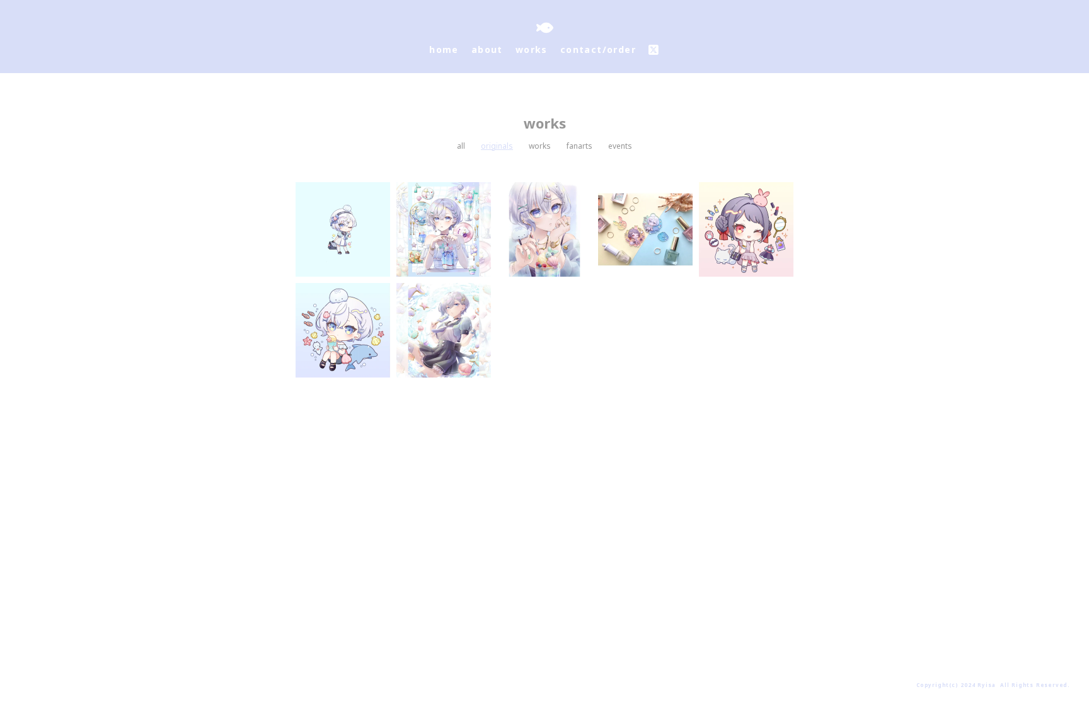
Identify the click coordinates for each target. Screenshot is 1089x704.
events (620, 146)
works (540, 146)
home (444, 49)
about (487, 49)
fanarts (579, 146)
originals (497, 146)
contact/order (598, 49)
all (461, 146)
